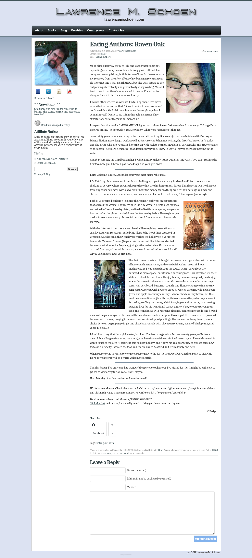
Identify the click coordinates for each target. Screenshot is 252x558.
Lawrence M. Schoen (126, 13)
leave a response (109, 453)
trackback (123, 453)
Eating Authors (103, 56)
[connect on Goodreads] (59, 92)
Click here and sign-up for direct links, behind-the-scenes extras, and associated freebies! (57, 111)
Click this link (97, 403)
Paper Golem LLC (46, 162)
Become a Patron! (44, 98)
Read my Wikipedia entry (55, 125)
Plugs (104, 53)
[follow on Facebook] (38, 92)
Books (52, 30)
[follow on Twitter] (48, 92)
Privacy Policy (42, 174)
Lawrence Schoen (127, 50)
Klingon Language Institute (52, 158)
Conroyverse (95, 30)
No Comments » (211, 51)
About (39, 30)
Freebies (77, 30)
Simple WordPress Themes (126, 555)
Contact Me (116, 30)
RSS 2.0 (214, 450)
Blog (64, 30)
